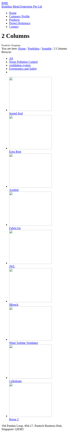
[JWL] (30, 263)
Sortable (47, 48)
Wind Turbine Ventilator (23, 342)
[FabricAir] (30, 224)
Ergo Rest (15, 151)
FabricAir (15, 228)
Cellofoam (15, 381)
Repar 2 (14, 419)
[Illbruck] (30, 301)
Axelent (14, 189)
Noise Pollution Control (23, 61)
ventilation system (20, 65)
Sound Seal (16, 113)
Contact (13, 26)
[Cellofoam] (30, 377)
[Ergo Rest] (30, 148)
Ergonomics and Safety (23, 68)
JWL (12, 266)
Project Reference (19, 23)
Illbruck (13, 304)
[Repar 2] (30, 416)
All (11, 58)
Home (13, 13)
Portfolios (33, 48)
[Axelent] (30, 186)
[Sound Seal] (30, 110)
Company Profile (19, 16)
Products (14, 19)
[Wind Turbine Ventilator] (30, 339)
